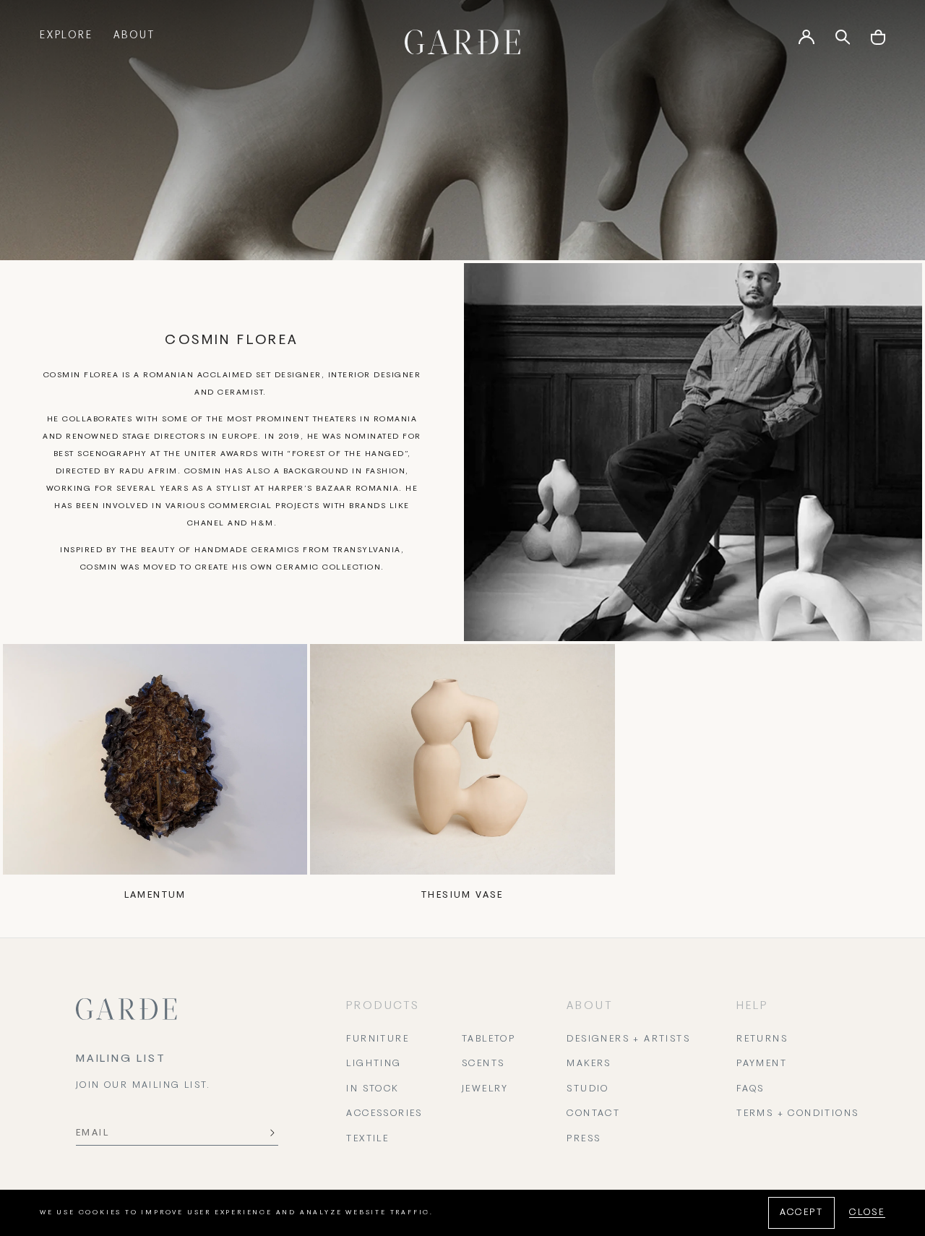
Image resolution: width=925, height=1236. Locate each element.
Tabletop (488, 1039)
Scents (483, 1064)
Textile (367, 1139)
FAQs (750, 1089)
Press (584, 1139)
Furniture (377, 1039)
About (134, 35)
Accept (801, 1213)
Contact (593, 1114)
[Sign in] (806, 42)
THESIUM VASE (462, 895)
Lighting (373, 1064)
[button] (878, 42)
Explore (66, 35)
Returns (762, 1039)
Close (867, 1213)
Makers (589, 1064)
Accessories (384, 1114)
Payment (761, 1064)
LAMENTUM (155, 895)
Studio (587, 1089)
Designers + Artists (628, 1039)
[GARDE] (462, 42)
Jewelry (485, 1089)
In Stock (372, 1089)
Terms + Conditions (797, 1114)
